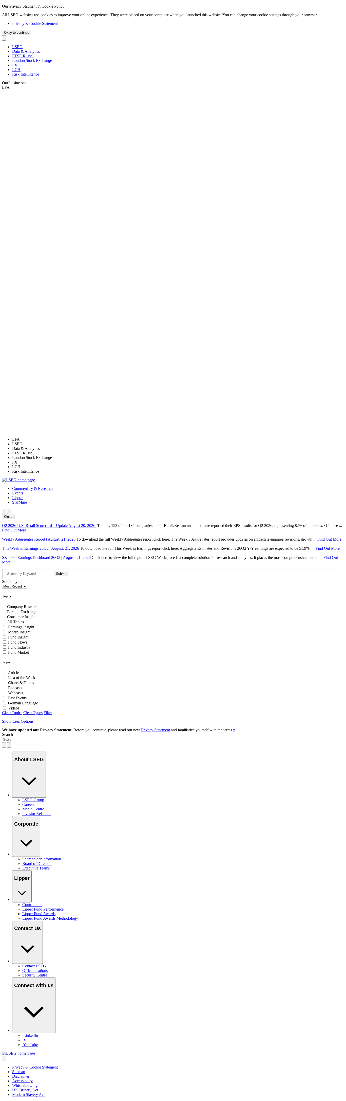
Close (8, 517)
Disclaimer (20, 1076)
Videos (13, 708)
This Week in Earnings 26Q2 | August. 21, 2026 (40, 548)
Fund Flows (17, 642)
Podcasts (15, 688)
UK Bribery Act (25, 1090)
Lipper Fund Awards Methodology (50, 918)
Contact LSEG (34, 966)
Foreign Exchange (21, 612)
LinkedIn (30, 1035)
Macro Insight (19, 632)
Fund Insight (18, 637)
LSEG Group (33, 800)
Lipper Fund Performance (43, 909)
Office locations (35, 970)
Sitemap (18, 1072)
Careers (28, 804)
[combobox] (25, 739)
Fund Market (18, 652)
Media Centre (33, 809)
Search (7, 734)
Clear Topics (12, 713)
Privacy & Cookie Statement (35, 23)
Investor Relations (36, 813)
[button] (32, 488)
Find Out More (14, 530)
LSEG (17, 47)
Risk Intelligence (25, 74)
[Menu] (9, 511)
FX (14, 65)
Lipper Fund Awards (38, 914)
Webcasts (15, 693)
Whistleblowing (24, 1085)
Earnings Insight (21, 627)
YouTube (30, 1044)
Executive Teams (36, 868)
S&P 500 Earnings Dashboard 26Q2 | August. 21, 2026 (46, 557)
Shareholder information (41, 859)
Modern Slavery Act (28, 1094)
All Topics (15, 622)
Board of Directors (37, 863)
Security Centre (34, 975)
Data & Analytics (26, 51)
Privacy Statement (155, 730)
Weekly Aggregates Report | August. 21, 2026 (38, 539)
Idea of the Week (21, 678)
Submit (61, 574)
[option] (178, 439)
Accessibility (22, 1081)
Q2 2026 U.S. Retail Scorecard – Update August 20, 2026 (49, 525)
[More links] (4, 1058)
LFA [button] (6, 87)
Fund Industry (19, 647)
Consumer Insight (21, 617)
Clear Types (33, 713)
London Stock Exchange (32, 60)
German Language (23, 703)
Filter (48, 713)
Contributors (32, 904)
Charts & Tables (21, 683)
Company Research (23, 607)
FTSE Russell (23, 56)
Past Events (17, 698)
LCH (16, 69)
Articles (14, 672)
